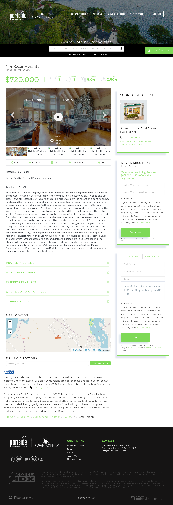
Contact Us (125, 145)
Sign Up (165, 50)
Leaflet (76, 350)
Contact (156, 14)
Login (154, 50)
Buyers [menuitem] (70, 449)
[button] (120, 48)
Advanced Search (78, 54)
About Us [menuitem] (97, 14)
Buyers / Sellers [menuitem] (116, 14)
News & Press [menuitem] (74, 459)
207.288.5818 (122, 445)
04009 (67, 417)
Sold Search (100, 54)
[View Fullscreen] (10, 332)
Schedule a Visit (153, 256)
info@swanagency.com (114, 451)
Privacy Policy (42, 387)
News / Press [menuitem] (136, 14)
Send (135, 337)
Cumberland (40, 417)
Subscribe (135, 232)
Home (9, 417)
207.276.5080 (129, 448)
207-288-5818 (131, 137)
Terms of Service (153, 348)
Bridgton (55, 417)
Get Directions (100, 363)
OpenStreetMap (92, 350)
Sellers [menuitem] (70, 452)
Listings (20, 417)
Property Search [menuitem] (78, 14)
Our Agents (137, 145)
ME (29, 417)
